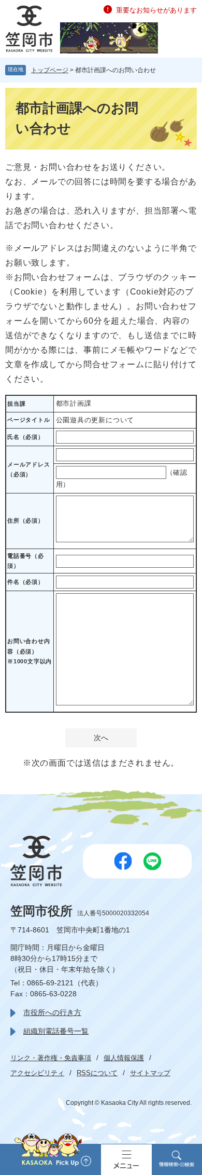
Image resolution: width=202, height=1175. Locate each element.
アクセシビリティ (37, 1073)
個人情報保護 (124, 1058)
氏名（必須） (25, 437)
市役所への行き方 (52, 1012)
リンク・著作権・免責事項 (50, 1058)
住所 (25, 520)
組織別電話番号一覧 (56, 1031)
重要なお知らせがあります (156, 10)
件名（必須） (25, 582)
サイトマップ (150, 1073)
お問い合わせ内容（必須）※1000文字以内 (29, 651)
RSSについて (97, 1073)
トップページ (49, 70)
